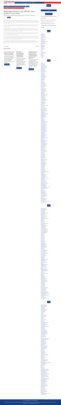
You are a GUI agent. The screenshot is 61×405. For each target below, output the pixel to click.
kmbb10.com (42, 349)
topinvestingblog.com (44, 232)
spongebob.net (43, 328)
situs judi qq (37, 403)
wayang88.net (43, 133)
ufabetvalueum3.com (44, 128)
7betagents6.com (43, 112)
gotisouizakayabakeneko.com (45, 326)
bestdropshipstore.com (44, 99)
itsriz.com (42, 320)
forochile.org (42, 248)
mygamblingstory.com (44, 304)
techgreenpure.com (43, 98)
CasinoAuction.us (43, 276)
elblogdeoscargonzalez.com (45, 259)
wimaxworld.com (43, 252)
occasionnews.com (43, 388)
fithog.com (42, 263)
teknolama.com (43, 335)
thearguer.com (43, 353)
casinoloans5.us (43, 275)
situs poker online (43, 39)
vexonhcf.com (43, 222)
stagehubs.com (43, 63)
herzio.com (42, 313)
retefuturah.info (43, 142)
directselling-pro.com (44, 195)
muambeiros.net (43, 256)
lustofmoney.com (43, 389)
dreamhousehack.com (44, 181)
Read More (7, 64)
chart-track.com (43, 249)
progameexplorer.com (44, 193)
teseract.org (42, 158)
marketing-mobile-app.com (44, 354)
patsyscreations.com (44, 76)
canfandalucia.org (43, 175)
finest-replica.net (43, 154)
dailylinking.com (43, 86)
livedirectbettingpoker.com (44, 359)
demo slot (42, 51)
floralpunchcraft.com (44, 355)
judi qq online (42, 36)
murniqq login (54, 402)
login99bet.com (43, 65)
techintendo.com (43, 97)
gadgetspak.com (43, 115)
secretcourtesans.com (44, 66)
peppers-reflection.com (44, 391)
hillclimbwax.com (43, 386)
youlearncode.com (43, 91)
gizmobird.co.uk (43, 211)
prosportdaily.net (43, 156)
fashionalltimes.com (43, 184)
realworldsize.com (43, 334)
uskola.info (42, 148)
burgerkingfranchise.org (44, 332)
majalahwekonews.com (44, 305)
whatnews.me (43, 152)
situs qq (42, 44)
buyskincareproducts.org (44, 292)
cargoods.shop (43, 321)
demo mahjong (43, 42)
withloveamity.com (43, 90)
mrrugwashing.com (43, 363)
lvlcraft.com (42, 104)
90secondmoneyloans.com (44, 105)
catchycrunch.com (43, 73)
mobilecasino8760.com (44, 273)
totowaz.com (42, 377)
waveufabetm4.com (43, 132)
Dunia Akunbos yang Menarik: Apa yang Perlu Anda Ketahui (9, 53)
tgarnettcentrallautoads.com (45, 218)
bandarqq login (15, 402)
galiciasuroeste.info (43, 243)
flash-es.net (42, 365)
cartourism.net (43, 285)
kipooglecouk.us (43, 277)
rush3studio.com (43, 311)
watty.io (42, 318)
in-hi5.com (42, 314)
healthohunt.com (43, 141)
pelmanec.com (43, 307)
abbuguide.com (43, 93)
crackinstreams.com (43, 114)
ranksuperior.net (43, 383)
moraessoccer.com (43, 247)
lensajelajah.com (43, 79)
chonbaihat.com (43, 258)
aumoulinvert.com (43, 279)
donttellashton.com (43, 310)
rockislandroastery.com (44, 194)
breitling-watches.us (43, 217)
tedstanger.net (43, 146)
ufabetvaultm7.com (43, 129)
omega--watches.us (43, 216)
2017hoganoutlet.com (44, 306)
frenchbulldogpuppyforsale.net (45, 293)
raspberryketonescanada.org (45, 171)
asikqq (42, 49)
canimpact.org (43, 283)
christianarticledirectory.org (45, 297)
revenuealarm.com (43, 196)
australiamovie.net (43, 210)
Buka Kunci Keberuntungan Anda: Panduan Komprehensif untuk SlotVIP (20, 54)
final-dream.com (43, 153)
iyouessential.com (43, 89)
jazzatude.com (43, 237)
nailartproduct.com (43, 102)
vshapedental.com (43, 174)
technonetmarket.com (44, 145)
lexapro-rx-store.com (44, 291)
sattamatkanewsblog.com (44, 375)
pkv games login (43, 34)
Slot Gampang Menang (24, 2)
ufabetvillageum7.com (44, 130)
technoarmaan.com (43, 186)
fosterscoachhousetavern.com (45, 338)
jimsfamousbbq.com (43, 208)
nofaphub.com (43, 74)
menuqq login (6, 402)
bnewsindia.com (43, 165)
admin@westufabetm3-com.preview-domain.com (18, 15)
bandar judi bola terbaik (44, 41)
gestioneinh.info (43, 155)
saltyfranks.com (43, 235)
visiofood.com (43, 161)
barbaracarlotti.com (43, 288)
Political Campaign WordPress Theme (28, 400)
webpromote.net (43, 260)
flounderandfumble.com (44, 140)
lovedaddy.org (43, 361)
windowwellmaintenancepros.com (45, 393)
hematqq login (24, 403)
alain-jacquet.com (43, 325)
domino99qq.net (43, 308)
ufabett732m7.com (43, 160)
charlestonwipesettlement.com (45, 378)
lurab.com (42, 197)
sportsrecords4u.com (44, 124)
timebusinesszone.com (44, 390)
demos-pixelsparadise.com (44, 223)
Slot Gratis (29, 2)
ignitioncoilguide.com (44, 198)
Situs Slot (19, 2)
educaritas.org (43, 78)
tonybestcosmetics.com (44, 188)
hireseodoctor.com (43, 117)
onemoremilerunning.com (44, 345)
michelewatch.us (43, 215)
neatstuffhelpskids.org (44, 246)
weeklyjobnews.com (43, 380)
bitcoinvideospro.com (44, 323)
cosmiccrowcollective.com (44, 324)
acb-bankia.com (43, 364)
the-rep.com (42, 234)
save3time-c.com (43, 221)
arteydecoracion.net (43, 262)
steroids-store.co (43, 261)
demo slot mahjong (43, 52)
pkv (41, 50)
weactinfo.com (43, 351)
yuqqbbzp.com (43, 111)
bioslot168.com (43, 200)
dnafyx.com (42, 87)
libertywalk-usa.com (43, 209)
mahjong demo (43, 53)
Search (48, 5)
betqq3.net (42, 274)
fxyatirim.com (43, 92)
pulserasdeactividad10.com (44, 287)
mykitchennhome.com (44, 278)
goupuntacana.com (43, 70)
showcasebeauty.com (44, 228)
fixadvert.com (43, 219)
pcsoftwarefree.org (43, 85)
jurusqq (42, 38)
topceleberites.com (43, 125)
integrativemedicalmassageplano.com (46, 362)
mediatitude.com (43, 224)
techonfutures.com (43, 169)
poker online (28, 403)
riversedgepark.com (43, 71)
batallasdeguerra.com (44, 244)
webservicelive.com (43, 202)
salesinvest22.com (43, 157)
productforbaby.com (43, 336)
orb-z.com (42, 337)
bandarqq (42, 56)
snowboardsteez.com (44, 346)
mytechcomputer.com (44, 199)
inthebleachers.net (43, 290)
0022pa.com (42, 238)
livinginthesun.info (43, 319)
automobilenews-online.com (45, 183)
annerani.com (42, 236)
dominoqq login (24, 402)
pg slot (47, 402)
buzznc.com (42, 189)
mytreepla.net (43, 120)
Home (16, 2)
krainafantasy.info (43, 315)
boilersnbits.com (43, 340)
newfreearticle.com (43, 342)
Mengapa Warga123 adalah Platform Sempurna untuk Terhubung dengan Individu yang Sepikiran (33, 55)
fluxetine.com (43, 272)
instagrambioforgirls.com (44, 347)
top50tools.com (43, 233)
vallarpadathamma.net (44, 333)
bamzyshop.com (43, 167)
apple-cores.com (43, 286)
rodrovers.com (43, 107)
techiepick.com (43, 166)
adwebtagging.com (43, 382)
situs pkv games (43, 35)
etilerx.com (42, 138)
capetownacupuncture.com (44, 322)
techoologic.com (43, 170)
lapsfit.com (42, 118)
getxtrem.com (43, 350)
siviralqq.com (42, 368)
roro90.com (42, 312)
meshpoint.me (43, 327)
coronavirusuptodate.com (44, 113)
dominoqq (42, 55)
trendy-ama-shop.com (44, 159)
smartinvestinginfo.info (44, 143)
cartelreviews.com (43, 100)
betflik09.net (42, 80)
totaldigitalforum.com (44, 185)
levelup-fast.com (43, 119)
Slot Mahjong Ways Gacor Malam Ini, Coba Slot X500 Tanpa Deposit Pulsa (14, 6)
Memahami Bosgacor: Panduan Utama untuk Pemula (48, 23)
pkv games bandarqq (43, 37)
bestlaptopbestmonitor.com (44, 264)
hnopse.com (42, 387)
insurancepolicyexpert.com (44, 229)
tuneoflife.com (43, 392)
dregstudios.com (43, 245)
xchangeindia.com (43, 179)
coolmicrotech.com (43, 180)
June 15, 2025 (7, 15)
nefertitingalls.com (43, 75)
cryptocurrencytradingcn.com (45, 376)
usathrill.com (42, 173)
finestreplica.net (43, 139)
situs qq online (43, 40)
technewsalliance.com (44, 144)
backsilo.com (42, 367)
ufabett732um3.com (43, 147)
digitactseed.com (43, 103)
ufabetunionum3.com (44, 127)
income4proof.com (43, 77)
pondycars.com (43, 168)
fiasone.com (42, 356)
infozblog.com (43, 257)
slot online (33, 2)
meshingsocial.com (43, 352)
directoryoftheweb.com (44, 309)
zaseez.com (42, 72)
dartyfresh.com (43, 83)
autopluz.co (42, 220)
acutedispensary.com (44, 374)
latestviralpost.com (43, 341)
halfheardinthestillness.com (44, 269)
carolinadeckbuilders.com (44, 231)
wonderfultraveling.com (44, 250)
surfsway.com (43, 101)
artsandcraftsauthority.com (44, 201)
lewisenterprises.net (43, 84)
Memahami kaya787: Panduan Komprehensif (47, 21)
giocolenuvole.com (43, 88)
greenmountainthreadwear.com (45, 373)
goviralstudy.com (43, 284)
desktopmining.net (43, 289)
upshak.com (42, 366)
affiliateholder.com (43, 394)
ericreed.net (42, 271)
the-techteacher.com (44, 182)
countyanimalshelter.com (44, 381)
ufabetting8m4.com (43, 126)
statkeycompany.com (44, 230)
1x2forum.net (43, 64)
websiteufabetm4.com (44, 134)
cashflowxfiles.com (43, 348)
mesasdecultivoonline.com (44, 339)
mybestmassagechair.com (44, 270)
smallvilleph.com (43, 242)
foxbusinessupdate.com (44, 360)
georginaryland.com (43, 265)
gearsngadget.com (43, 116)
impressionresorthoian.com (44, 369)
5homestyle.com (43, 298)
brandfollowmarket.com (44, 379)
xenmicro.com (43, 106)
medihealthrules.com (43, 172)
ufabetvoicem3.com (43, 131)
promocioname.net (43, 251)
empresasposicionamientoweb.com (45, 187)
